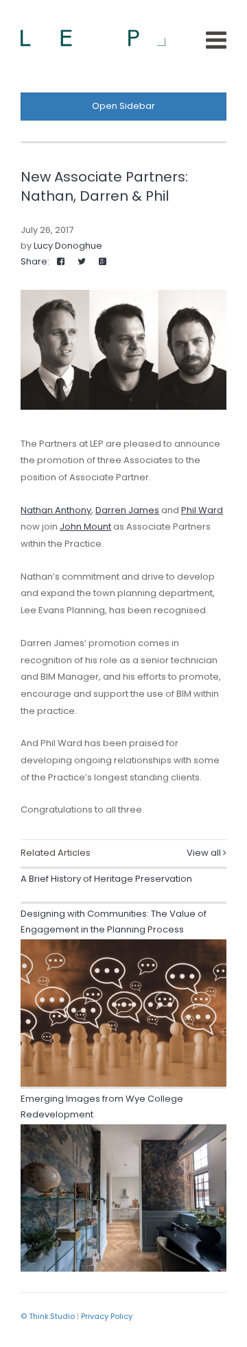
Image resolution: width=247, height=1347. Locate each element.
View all (205, 853)
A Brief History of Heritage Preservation (106, 878)
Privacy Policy (106, 1316)
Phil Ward (202, 510)
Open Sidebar (123, 105)
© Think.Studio (48, 1316)
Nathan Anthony (56, 510)
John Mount (85, 526)
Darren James (127, 510)
